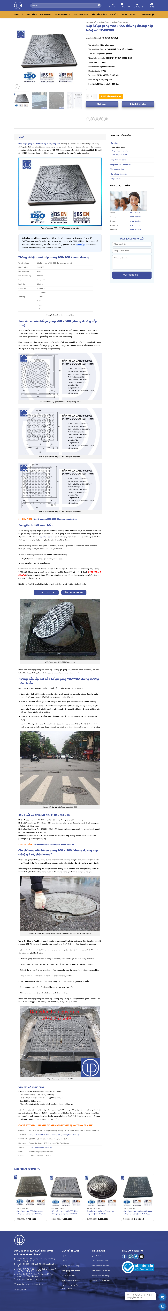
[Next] (78, 55)
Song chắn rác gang (118, 160)
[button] (148, 14)
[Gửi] (99, 5)
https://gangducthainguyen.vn (40, 1147)
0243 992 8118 (135, 225)
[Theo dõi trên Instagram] (130, 1256)
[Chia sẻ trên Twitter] (93, 119)
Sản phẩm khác (98, 14)
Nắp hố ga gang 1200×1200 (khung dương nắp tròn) (55, 519)
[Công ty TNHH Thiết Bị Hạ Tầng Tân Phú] (20, 5)
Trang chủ (18, 14)
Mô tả (21, 137)
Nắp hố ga (45, 14)
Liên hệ (133, 14)
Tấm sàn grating (80, 14)
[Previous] (18, 55)
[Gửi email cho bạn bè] (97, 119)
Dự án (124, 14)
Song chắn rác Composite (120, 165)
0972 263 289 (135, 213)
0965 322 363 (135, 229)
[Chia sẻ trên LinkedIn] (106, 119)
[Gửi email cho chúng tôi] (141, 1256)
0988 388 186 (135, 221)
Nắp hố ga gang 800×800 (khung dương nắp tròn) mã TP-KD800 (65, 1212)
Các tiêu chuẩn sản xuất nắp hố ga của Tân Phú (53, 844)
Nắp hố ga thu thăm (119, 154)
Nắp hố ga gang (120, 23)
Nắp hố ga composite (120, 151)
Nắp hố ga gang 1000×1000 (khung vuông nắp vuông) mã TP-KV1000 (137, 1212)
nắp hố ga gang (45, 537)
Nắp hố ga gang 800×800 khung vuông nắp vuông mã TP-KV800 (29, 1212)
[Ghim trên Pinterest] (101, 119)
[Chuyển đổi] (16, 137)
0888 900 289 (135, 217)
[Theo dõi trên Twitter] (135, 1256)
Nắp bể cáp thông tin (118, 174)
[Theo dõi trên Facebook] (124, 1256)
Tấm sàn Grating (117, 169)
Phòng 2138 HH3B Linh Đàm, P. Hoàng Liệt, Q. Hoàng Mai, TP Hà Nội (54, 1135)
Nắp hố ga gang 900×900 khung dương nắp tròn (39, 144)
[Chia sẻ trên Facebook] (88, 119)
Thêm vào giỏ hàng (111, 96)
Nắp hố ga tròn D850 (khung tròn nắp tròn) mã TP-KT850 (100, 1212)
